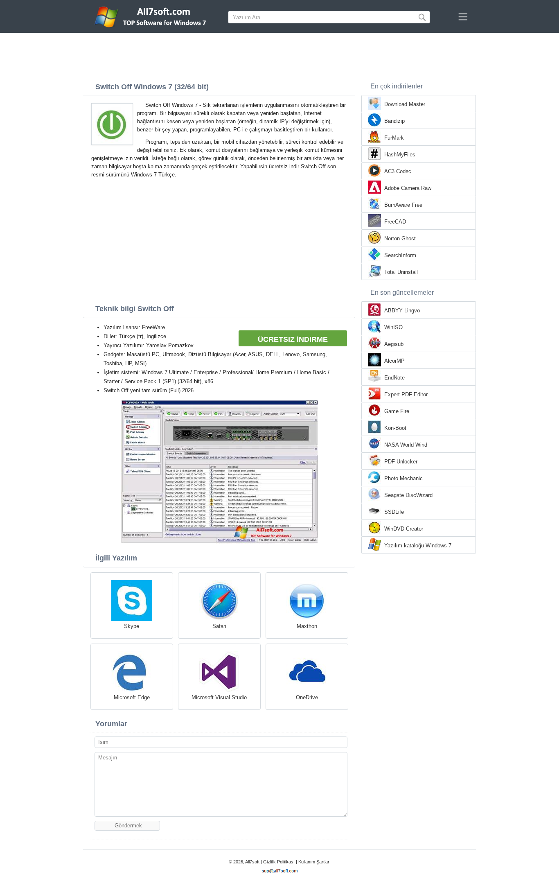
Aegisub (393, 344)
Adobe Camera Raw (407, 188)
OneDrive (307, 697)
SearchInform (400, 255)
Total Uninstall (401, 272)
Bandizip (394, 121)
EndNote (394, 378)
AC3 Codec (397, 171)
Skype (131, 626)
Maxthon (307, 626)
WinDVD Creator (403, 529)
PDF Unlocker (400, 462)
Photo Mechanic (403, 478)
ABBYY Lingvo (402, 310)
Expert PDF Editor (406, 394)
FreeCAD (395, 222)
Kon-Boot (395, 428)
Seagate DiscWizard (408, 495)
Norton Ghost (400, 238)
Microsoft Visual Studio (219, 697)
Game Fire (396, 411)
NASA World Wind (405, 445)
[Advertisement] (279, 55)
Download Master (404, 104)
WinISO (393, 327)
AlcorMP (394, 361)
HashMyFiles (399, 154)
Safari (219, 626)
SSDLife (394, 512)
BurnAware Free (403, 205)
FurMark (394, 138)
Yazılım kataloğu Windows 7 (417, 545)
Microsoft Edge (132, 697)
